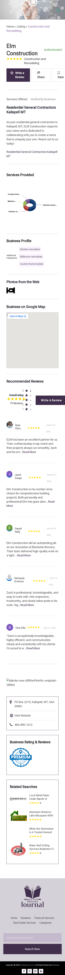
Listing (21, 26)
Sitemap (56, 965)
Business (26, 918)
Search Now (32, 949)
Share (41, 77)
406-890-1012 (23, 724)
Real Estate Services (24, 923)
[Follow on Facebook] (24, 971)
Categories (45, 923)
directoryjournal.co (27, 965)
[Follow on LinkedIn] (41, 971)
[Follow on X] (29, 971)
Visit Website (23, 715)
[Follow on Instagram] (35, 971)
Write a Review (19, 75)
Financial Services (44, 918)
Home (10, 26)
